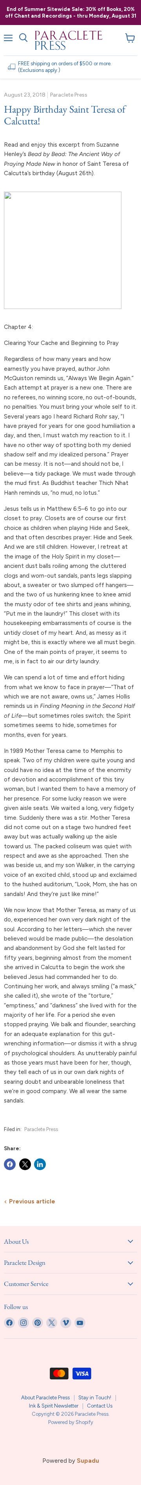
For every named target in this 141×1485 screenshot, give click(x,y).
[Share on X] (25, 1164)
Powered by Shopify (70, 1422)
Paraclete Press (41, 1129)
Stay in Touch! (94, 1398)
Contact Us (99, 1406)
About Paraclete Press (45, 1398)
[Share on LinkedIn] (40, 1164)
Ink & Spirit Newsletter (53, 1406)
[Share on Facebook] (10, 1164)
